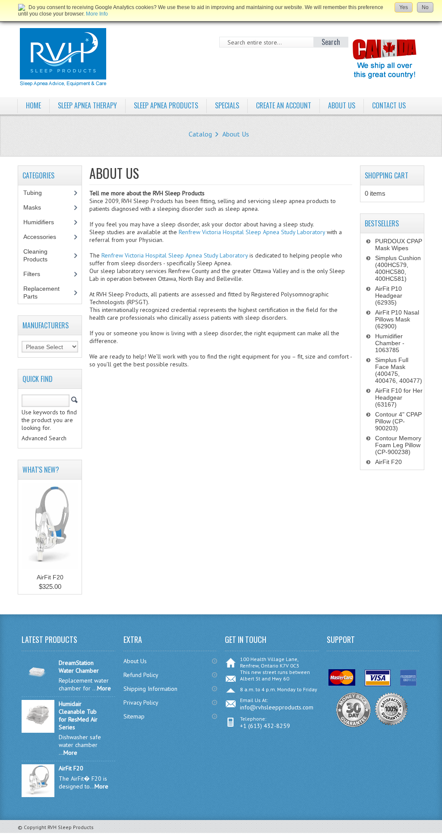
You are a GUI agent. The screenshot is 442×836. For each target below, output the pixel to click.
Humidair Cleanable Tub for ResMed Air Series (78, 715)
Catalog (200, 134)
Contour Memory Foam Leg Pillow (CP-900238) (398, 445)
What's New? (40, 469)
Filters (31, 273)
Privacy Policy (140, 702)
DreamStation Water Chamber (79, 666)
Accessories (44, 236)
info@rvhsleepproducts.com (276, 707)
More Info (97, 14)
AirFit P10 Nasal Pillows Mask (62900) (397, 319)
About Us (235, 134)
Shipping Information (150, 689)
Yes (403, 7)
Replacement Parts (41, 292)
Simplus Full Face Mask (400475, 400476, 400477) (398, 370)
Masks (37, 207)
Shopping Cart (386, 175)
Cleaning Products (40, 255)
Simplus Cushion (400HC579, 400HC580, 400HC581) (398, 268)
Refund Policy (140, 675)
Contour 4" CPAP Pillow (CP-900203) (398, 421)
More (104, 688)
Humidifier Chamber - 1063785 (389, 343)
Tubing (37, 192)
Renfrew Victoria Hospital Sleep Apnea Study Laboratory (252, 232)
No (425, 7)
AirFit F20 (50, 577)
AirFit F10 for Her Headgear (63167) (399, 397)
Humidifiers (43, 222)
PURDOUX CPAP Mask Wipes (398, 244)
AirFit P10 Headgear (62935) (388, 295)
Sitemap (134, 716)
